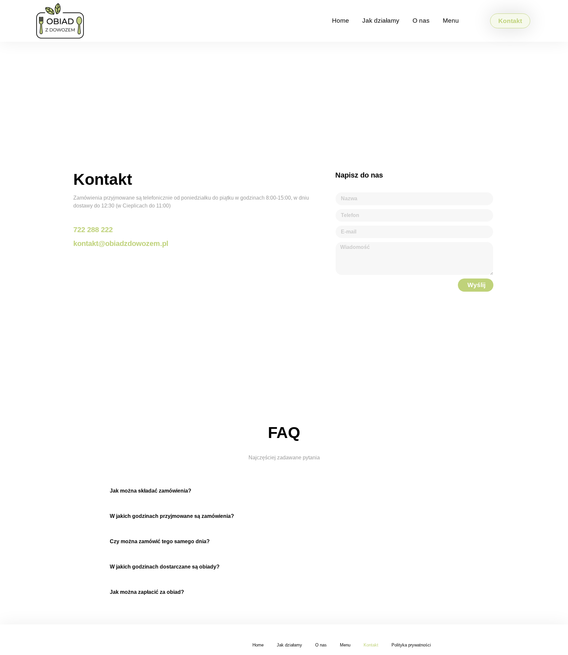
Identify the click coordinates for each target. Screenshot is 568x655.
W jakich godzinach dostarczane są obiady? (165, 567)
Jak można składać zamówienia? (150, 491)
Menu (451, 20)
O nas (421, 20)
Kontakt (371, 645)
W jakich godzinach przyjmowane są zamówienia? (172, 516)
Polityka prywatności (411, 645)
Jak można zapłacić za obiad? (147, 592)
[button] (284, 490)
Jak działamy (380, 20)
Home (340, 20)
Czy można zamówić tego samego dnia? (160, 541)
